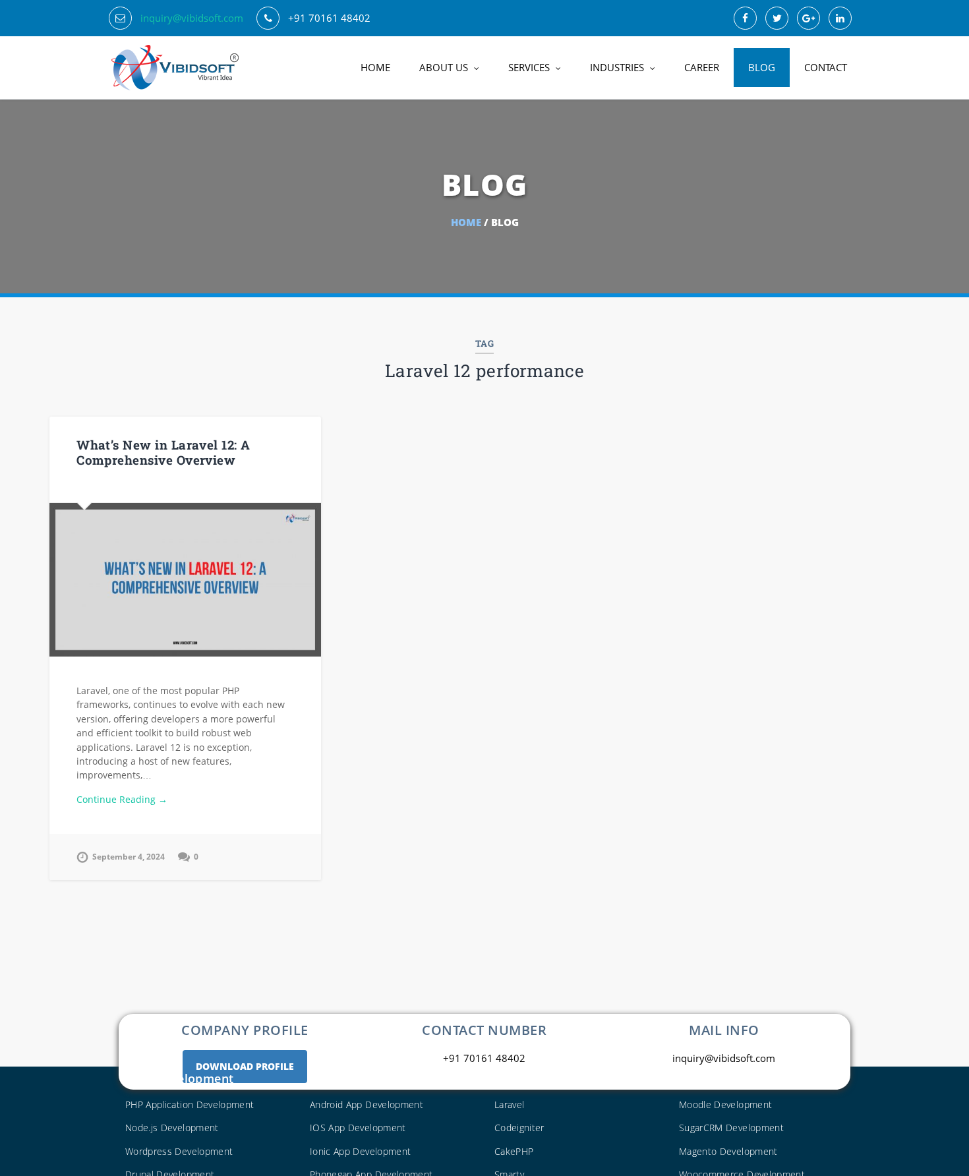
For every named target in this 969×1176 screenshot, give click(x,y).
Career (701, 67)
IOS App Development (358, 1127)
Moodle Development (725, 1104)
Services (529, 67)
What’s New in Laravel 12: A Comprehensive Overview (163, 452)
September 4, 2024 (128, 856)
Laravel (509, 1104)
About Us (443, 67)
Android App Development (366, 1104)
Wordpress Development (179, 1151)
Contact (825, 67)
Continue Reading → (121, 799)
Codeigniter (519, 1127)
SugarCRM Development (731, 1127)
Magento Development (728, 1151)
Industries (617, 67)
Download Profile (245, 1066)
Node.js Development (172, 1127)
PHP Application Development (189, 1104)
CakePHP (513, 1151)
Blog (761, 67)
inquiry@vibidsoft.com (191, 17)
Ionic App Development (360, 1151)
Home (375, 67)
